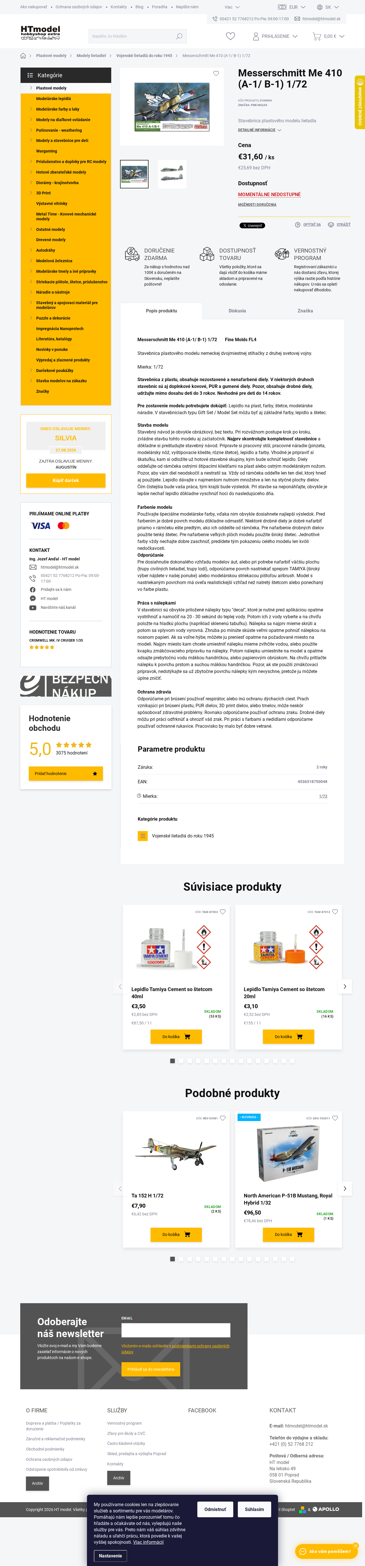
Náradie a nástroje (53, 292)
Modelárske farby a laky (57, 109)
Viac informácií (148, 1542)
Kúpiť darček (66, 480)
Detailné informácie (256, 130)
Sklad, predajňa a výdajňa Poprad (136, 1453)
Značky (42, 391)
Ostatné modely (50, 229)
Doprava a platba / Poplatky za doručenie (53, 1426)
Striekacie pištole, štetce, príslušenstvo (72, 282)
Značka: (252, 105)
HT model (49, 598)
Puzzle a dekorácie (53, 318)
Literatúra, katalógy (54, 339)
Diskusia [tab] (237, 311)
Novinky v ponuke (52, 349)
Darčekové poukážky (54, 370)
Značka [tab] (305, 311)
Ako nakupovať (33, 7)
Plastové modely (51, 88)
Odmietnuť (215, 1509)
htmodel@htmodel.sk (60, 567)
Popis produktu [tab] (161, 311)
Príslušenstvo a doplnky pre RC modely (71, 161)
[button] (172, 1061)
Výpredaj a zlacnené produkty (63, 360)
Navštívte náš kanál (58, 607)
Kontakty (119, 7)
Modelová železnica (54, 261)
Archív (37, 1483)
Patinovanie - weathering (59, 130)
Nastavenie (110, 1556)
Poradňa (159, 7)
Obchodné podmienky (45, 1449)
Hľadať (179, 36)
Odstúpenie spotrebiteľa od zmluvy (56, 1469)
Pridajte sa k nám (56, 589)
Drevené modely (51, 239)
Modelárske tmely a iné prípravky (66, 271)
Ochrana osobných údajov (79, 7)
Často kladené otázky (126, 1443)
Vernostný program (124, 1423)
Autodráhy (45, 250)
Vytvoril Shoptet (281, 1509)
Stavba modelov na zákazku (61, 381)
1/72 (323, 796)
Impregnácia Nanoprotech (60, 328)
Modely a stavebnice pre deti (62, 140)
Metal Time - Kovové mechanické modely (66, 216)
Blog (139, 7)
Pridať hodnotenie (50, 773)
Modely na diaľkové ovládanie (63, 119)
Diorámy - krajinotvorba (57, 182)
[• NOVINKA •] (288, 1153)
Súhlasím (254, 1509)
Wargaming (46, 151)
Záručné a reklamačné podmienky (55, 1439)
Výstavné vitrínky (51, 203)
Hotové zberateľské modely (61, 172)
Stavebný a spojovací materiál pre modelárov (67, 305)
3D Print (43, 193)
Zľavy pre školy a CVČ (126, 1433)
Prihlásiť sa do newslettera (150, 1369)
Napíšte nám (187, 7)
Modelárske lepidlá (53, 98)
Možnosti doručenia (257, 205)
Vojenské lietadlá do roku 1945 (183, 836)
